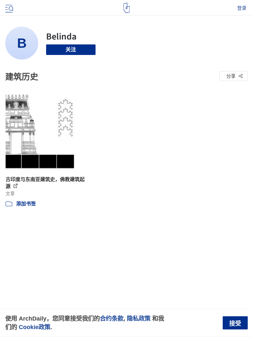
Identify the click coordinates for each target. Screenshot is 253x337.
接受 (235, 323)
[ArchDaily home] (127, 8)
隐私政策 (139, 318)
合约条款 (112, 318)
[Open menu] (8, 8)
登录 (241, 8)
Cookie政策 (34, 327)
